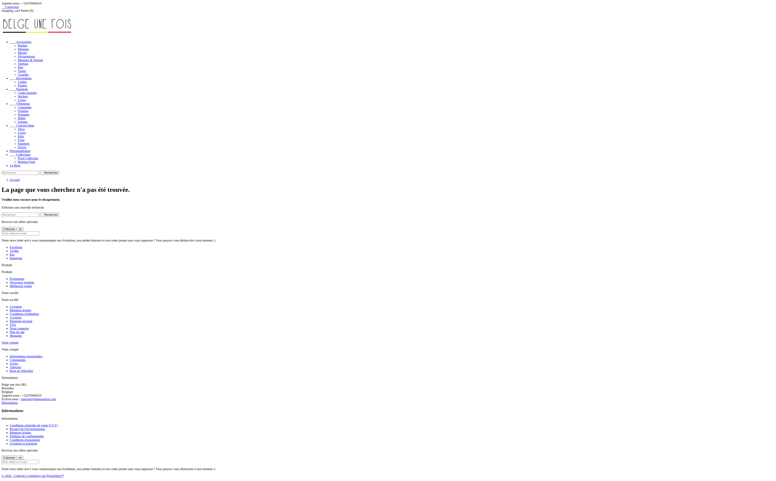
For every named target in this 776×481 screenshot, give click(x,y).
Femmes (23, 111)
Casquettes (25, 107)
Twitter (14, 251)
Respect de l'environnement (27, 429)
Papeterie (19, 89)
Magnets (23, 49)
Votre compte (10, 342)
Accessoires (20, 42)
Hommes (23, 114)
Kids (21, 136)
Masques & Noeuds (30, 60)
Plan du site (17, 332)
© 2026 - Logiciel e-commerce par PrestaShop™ (33, 476)
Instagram (16, 258)
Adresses (15, 367)
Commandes (18, 360)
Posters (22, 85)
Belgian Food (26, 162)
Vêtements (20, 103)
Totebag (23, 63)
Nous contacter (19, 328)
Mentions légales (20, 310)
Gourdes (23, 74)
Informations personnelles (26, 356)
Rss (12, 254)
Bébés (22, 118)
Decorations (21, 78)
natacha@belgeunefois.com (38, 399)
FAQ (13, 325)
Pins (20, 67)
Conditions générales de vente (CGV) (34, 425)
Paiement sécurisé (21, 321)
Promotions (17, 278)
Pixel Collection (28, 158)
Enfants (22, 122)
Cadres (22, 82)
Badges (22, 45)
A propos (15, 317)
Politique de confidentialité (27, 436)
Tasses (22, 71)
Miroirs (22, 53)
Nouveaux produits (22, 282)
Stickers (23, 96)
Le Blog (15, 165)
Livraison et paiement (23, 443)
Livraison (16, 306)
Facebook (16, 247)
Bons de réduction (21, 371)
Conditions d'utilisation (24, 314)
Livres (22, 100)
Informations (10, 402)
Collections (20, 154)
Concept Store (22, 125)
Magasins (16, 335)
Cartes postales (27, 93)
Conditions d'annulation (25, 440)
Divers (22, 147)
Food (21, 140)
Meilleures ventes (21, 286)
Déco (21, 129)
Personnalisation (20, 151)
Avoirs (14, 363)
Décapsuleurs (26, 56)
